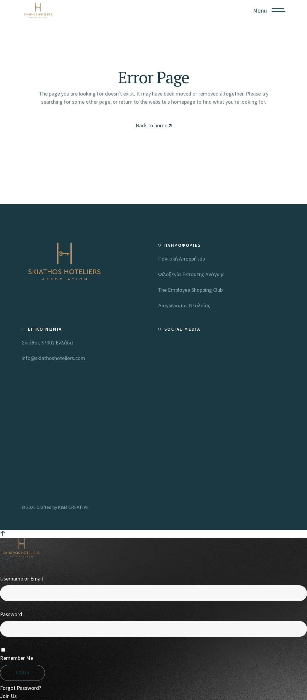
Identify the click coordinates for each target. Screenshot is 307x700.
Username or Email (21, 578)
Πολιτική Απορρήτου (181, 258)
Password (11, 614)
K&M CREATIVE (73, 507)
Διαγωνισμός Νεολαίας (184, 305)
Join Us (8, 696)
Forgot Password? (20, 687)
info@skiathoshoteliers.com (53, 358)
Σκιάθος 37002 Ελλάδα (47, 342)
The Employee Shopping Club (190, 289)
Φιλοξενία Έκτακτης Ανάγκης (191, 274)
